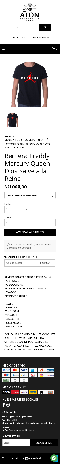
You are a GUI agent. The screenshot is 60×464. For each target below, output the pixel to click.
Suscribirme (44, 443)
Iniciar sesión (41, 37)
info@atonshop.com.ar (19, 416)
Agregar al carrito (30, 232)
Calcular (45, 263)
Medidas (8, 204)
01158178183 (11, 420)
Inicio (8, 136)
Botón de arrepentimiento (19, 430)
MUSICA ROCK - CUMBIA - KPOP (24, 140)
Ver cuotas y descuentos (22, 195)
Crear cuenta (19, 37)
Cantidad (8, 217)
